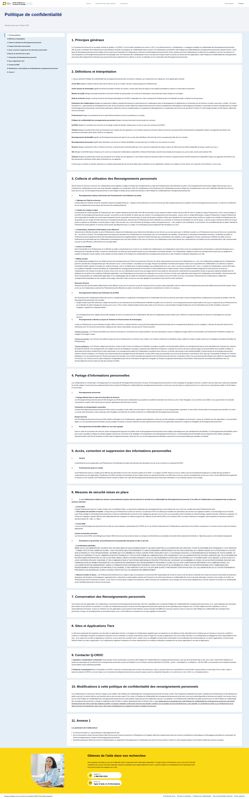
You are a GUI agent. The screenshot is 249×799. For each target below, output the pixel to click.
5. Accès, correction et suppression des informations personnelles (121, 451)
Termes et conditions (184, 796)
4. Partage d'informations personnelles (101, 375)
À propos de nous (169, 796)
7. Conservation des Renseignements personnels (108, 596)
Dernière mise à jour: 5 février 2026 (17, 25)
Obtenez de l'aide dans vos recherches (117, 755)
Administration (229, 3)
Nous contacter (239, 796)
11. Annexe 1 (81, 720)
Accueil (88, 3)
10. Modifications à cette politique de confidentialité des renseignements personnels (135, 686)
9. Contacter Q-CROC (87, 655)
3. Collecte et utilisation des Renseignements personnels (114, 178)
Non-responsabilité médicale (223, 796)
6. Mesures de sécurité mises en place (100, 492)
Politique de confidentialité (33, 14)
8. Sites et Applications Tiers (93, 626)
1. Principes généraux (88, 40)
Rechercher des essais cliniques (105, 3)
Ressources (124, 3)
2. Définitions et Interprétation (94, 71)
